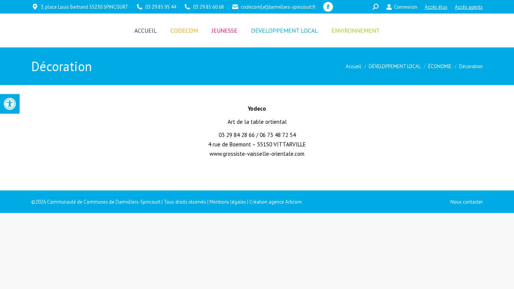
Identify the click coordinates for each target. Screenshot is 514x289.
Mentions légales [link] (228, 202)
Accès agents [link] (469, 7)
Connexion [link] (405, 7)
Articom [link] (293, 202)
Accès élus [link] (436, 7)
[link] (10, 104)
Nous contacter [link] (466, 202)
